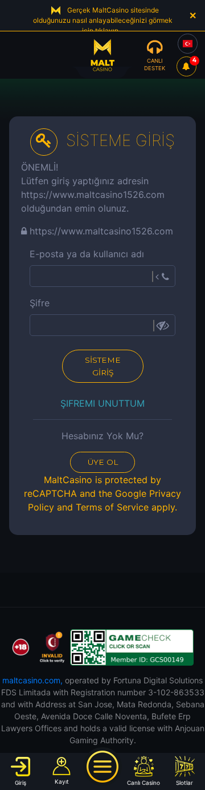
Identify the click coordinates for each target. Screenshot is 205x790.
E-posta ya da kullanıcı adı (87, 254)
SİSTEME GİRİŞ (103, 366)
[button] (20, 771)
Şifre (40, 303)
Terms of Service (112, 507)
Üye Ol (103, 462)
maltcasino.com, (32, 680)
